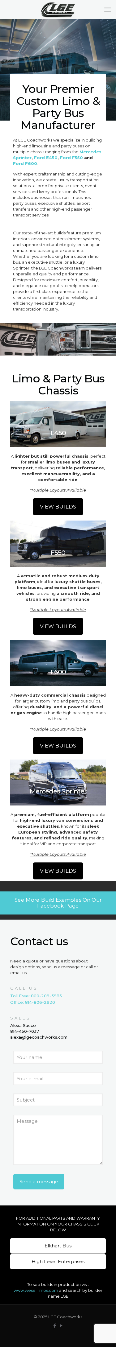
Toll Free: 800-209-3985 (36, 995)
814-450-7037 (24, 1031)
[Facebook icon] (55, 1325)
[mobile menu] (107, 9)
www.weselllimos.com (36, 1290)
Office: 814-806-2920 (32, 1002)
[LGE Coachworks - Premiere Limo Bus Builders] (58, 9)
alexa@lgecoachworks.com (38, 1037)
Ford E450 (46, 157)
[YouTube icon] (61, 1325)
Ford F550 (71, 157)
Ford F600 (25, 163)
